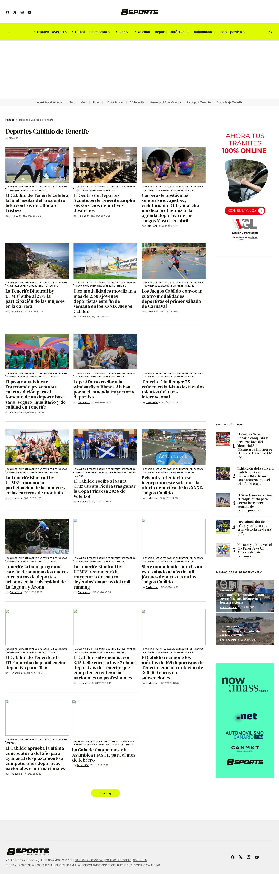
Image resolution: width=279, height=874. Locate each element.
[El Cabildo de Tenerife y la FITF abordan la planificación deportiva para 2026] (37, 627)
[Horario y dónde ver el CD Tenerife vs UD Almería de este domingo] (223, 550)
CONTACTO (140, 860)
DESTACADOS (60, 187)
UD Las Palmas (114, 102)
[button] (7, 32)
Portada (9, 119)
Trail (72, 102)
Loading (105, 793)
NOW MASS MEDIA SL (40, 865)
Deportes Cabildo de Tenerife (35, 187)
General (79, 473)
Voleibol (79, 476)
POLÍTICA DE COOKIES (118, 860)
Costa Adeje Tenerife (230, 102)
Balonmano (228, 590)
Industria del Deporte (49, 102)
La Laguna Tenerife (199, 102)
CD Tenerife (137, 102)
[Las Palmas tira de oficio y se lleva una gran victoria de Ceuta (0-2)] (223, 527)
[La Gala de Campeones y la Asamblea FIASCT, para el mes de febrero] (105, 719)
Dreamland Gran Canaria (165, 102)
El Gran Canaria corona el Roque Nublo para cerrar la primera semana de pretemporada (255, 502)
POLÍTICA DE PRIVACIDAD (89, 860)
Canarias (12, 187)
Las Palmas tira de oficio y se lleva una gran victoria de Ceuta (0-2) (254, 527)
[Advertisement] (140, 70)
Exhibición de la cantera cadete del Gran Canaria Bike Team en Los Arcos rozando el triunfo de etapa (255, 476)
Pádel (96, 102)
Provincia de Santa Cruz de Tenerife (27, 190)
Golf (83, 102)
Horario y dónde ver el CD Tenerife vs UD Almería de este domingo (254, 550)
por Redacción (228, 607)
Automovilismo (230, 627)
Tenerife (189, 190)
